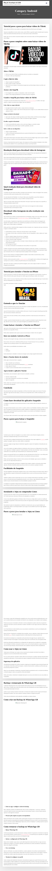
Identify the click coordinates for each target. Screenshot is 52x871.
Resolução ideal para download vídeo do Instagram (24, 150)
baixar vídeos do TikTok (30, 100)
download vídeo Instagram (23, 218)
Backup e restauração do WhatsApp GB (20, 683)
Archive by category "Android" (28, 14)
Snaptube (43, 439)
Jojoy (10, 635)
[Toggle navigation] (46, 3)
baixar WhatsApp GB (25, 834)
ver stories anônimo (23, 259)
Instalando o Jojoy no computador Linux (20, 492)
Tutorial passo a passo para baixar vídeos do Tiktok (25, 26)
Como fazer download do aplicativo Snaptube (22, 400)
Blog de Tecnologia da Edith (12, 2)
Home (18, 14)
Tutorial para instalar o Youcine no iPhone (21, 271)
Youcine (26, 364)
